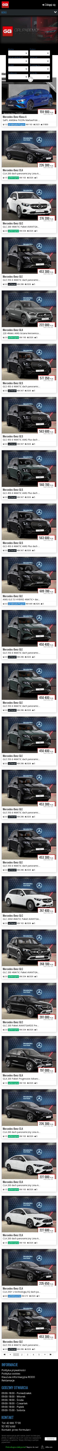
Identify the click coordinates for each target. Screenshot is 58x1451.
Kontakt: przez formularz (16, 1429)
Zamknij (50, 1439)
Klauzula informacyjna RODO (18, 1377)
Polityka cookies (11, 1373)
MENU (4, 12)
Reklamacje (8, 1380)
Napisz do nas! (22, 1447)
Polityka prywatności (14, 1370)
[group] (29, 31)
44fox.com (48, 1447)
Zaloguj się (50, 5)
